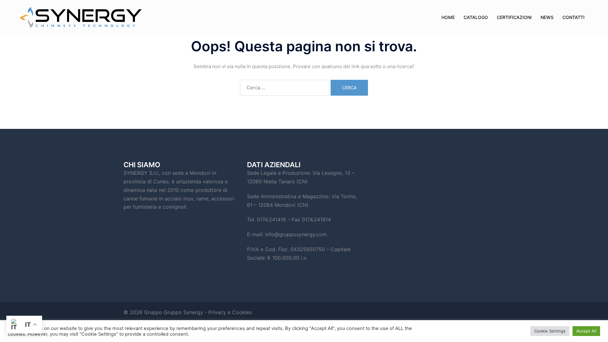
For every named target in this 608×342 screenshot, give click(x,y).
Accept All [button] (586, 330)
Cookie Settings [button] (550, 330)
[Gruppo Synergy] (111, 17)
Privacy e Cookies (230, 312)
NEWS (547, 17)
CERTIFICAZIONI (514, 17)
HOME (448, 17)
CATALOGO (476, 17)
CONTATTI (573, 17)
